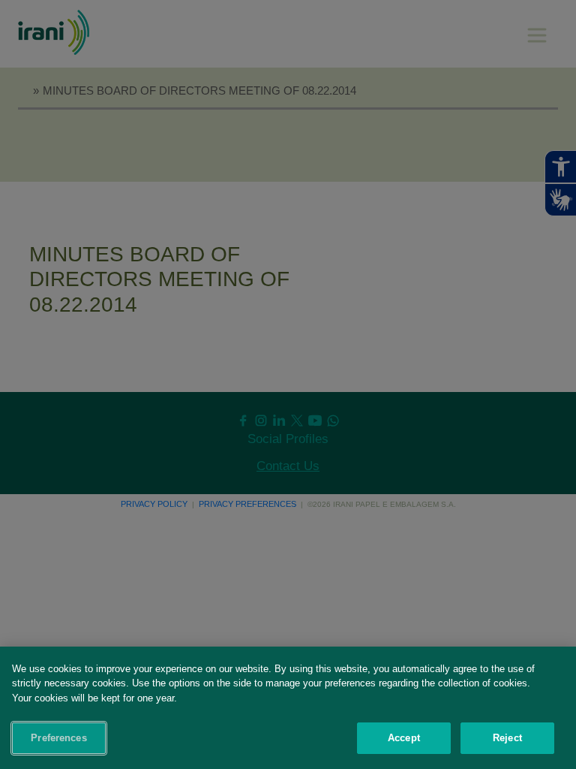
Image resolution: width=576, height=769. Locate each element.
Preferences (58, 737)
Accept (404, 737)
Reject (507, 737)
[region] (288, 708)
